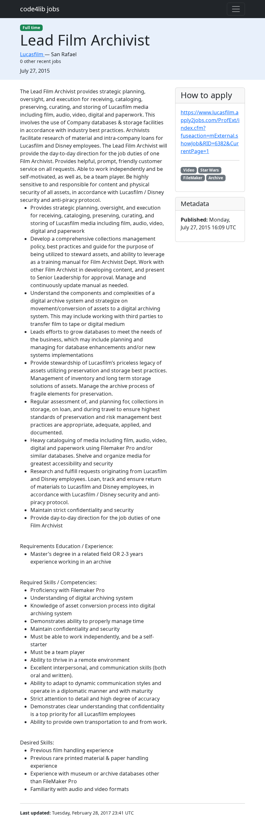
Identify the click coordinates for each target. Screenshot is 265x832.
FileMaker (192, 178)
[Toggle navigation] (236, 9)
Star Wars (209, 170)
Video (188, 170)
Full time (31, 27)
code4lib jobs (39, 9)
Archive (215, 178)
